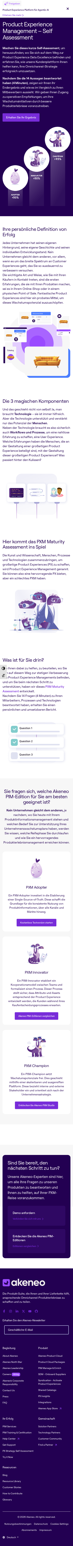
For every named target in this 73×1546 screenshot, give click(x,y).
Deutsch (11, 1537)
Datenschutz (41, 1523)
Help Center (9, 1438)
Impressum (45, 1529)
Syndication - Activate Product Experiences (50, 1382)
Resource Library (12, 1481)
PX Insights (44, 1396)
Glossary (7, 1499)
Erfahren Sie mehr (12, 15)
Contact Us (9, 1390)
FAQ (5, 1402)
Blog (5, 1475)
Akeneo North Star (12, 1361)
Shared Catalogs (47, 1389)
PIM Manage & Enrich (49, 1368)
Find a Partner (46, 1444)
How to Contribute (12, 1493)
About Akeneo (10, 1355)
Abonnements (29, 1529)
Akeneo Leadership (13, 1368)
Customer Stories (12, 1487)
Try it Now (8, 1457)
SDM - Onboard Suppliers (52, 1374)
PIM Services (9, 1426)
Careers (11, 1374)
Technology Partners (49, 1432)
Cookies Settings (59, 1523)
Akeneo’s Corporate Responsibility (13, 1382)
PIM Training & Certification (17, 1432)
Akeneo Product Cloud (50, 1355)
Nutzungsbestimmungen (17, 1523)
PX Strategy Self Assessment (18, 1450)
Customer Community (50, 1438)
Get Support (9, 1444)
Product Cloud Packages (51, 1361)
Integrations (44, 1402)
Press (5, 1396)
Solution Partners (47, 1426)
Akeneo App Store (48, 1408)
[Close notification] (67, 9)
